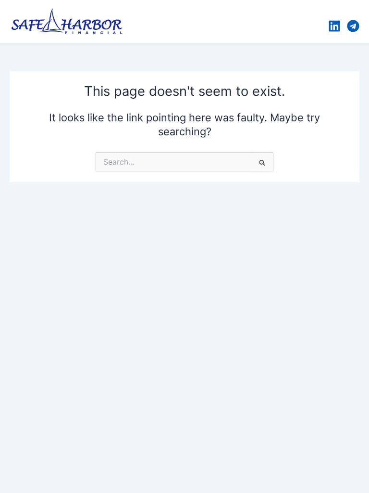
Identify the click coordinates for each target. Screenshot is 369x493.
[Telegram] (353, 26)
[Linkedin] (334, 26)
